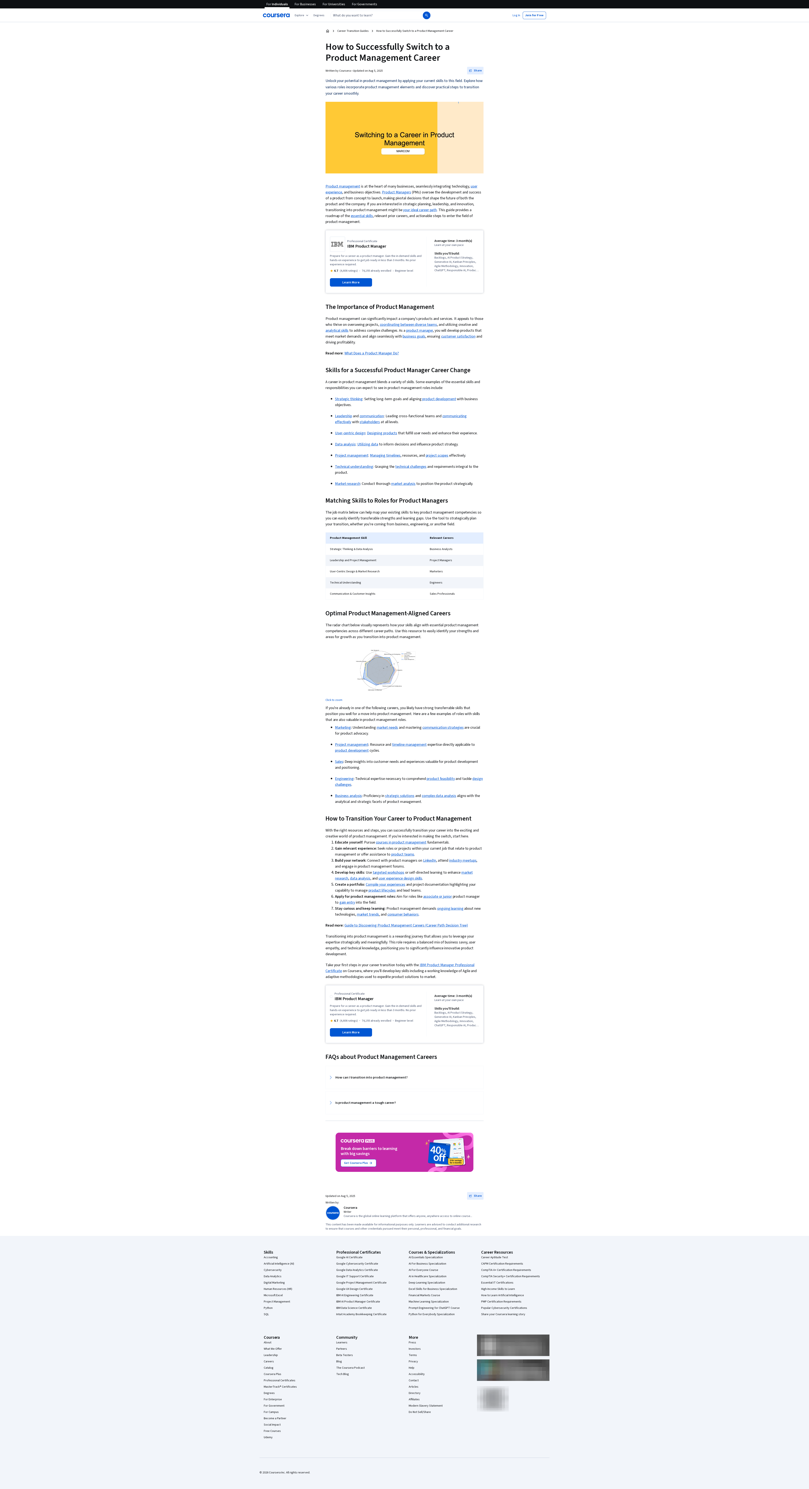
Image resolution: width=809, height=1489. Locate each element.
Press (412, 1342)
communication (372, 416)
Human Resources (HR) (278, 1289)
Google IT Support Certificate (355, 1276)
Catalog (268, 1368)
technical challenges (410, 466)
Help (411, 1368)
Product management (342, 186)
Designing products (382, 433)
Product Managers (396, 192)
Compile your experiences (385, 884)
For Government (274, 1406)
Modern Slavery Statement (426, 1406)
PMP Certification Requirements (501, 1302)
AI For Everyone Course (423, 1270)
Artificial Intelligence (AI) (279, 1264)
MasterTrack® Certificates (280, 1387)
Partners (341, 1349)
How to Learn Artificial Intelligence (502, 1295)
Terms (413, 1355)
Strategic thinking (349, 399)
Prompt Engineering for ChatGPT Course (434, 1308)
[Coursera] (276, 15)
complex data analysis (439, 795)
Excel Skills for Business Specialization (433, 1289)
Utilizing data (367, 444)
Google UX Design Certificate (354, 1289)
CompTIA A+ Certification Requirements (506, 1270)
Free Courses (272, 1431)
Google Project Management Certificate (361, 1283)
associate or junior (437, 896)
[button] (319, 15)
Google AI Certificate (349, 1257)
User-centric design (350, 433)
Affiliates (414, 1399)
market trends (368, 914)
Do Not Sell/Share (420, 1412)
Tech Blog (342, 1374)
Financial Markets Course (424, 1295)
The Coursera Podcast (350, 1368)
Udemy (268, 1437)
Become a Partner (275, 1418)
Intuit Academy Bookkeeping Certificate (361, 1314)
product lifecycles (382, 890)
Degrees (269, 1393)
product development (439, 399)
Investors (415, 1349)
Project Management (277, 1302)
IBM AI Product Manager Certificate (358, 1302)
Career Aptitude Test (494, 1257)
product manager (419, 330)
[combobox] (372, 15)
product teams (402, 854)
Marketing (343, 727)
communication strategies (443, 727)
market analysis (403, 483)
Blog (339, 1361)
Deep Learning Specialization (427, 1283)
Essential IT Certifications (497, 1283)
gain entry (347, 902)
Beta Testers (344, 1355)
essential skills (362, 216)
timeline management (409, 744)
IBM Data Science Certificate (354, 1308)
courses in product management (401, 842)
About (267, 1342)
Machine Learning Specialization (429, 1302)
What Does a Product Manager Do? (371, 353)
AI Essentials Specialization (426, 1257)
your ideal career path (420, 210)
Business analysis (348, 795)
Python (268, 1308)
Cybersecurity (273, 1270)
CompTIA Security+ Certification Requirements (510, 1276)
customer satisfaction (458, 336)
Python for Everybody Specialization (432, 1314)
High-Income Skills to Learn (498, 1289)
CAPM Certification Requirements (502, 1264)
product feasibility (441, 778)
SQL (266, 1314)
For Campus (271, 1412)
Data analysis (345, 444)
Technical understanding (354, 466)
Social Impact (272, 1425)
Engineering (344, 778)
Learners (341, 1342)
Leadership (343, 416)
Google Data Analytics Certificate (357, 1270)
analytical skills (336, 330)
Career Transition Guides (353, 31)
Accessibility (417, 1374)
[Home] (327, 31)
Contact (414, 1380)
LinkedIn (429, 860)
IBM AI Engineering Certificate (354, 1295)
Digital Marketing (274, 1283)
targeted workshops (388, 872)
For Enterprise (273, 1399)
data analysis (360, 878)
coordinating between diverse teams (408, 324)
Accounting (271, 1257)
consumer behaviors (403, 914)
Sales (339, 761)
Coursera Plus (272, 1374)
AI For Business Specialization (427, 1264)
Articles (413, 1387)
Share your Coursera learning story (503, 1314)
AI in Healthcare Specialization (427, 1276)
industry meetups (462, 860)
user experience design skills (400, 878)
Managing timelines (385, 455)
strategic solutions (399, 795)
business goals (414, 336)
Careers (269, 1361)
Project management (351, 455)
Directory (415, 1393)
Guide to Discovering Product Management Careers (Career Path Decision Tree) (406, 925)
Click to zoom (333, 700)
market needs (387, 727)
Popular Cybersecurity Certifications (504, 1308)
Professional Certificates (279, 1380)
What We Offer (273, 1349)
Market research (347, 483)
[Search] (426, 15)
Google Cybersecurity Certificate (357, 1264)
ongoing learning (450, 908)
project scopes (437, 455)
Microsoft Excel (273, 1295)
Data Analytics (272, 1276)
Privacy (413, 1361)
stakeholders (370, 422)
